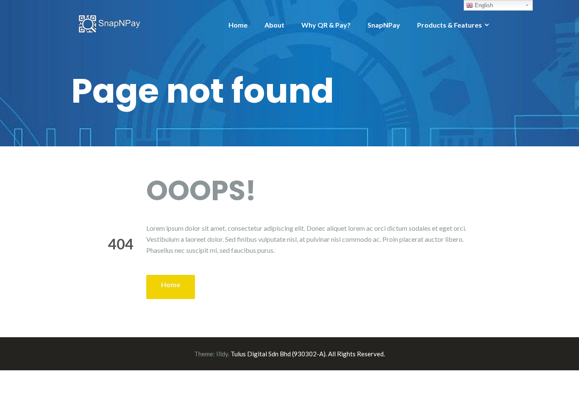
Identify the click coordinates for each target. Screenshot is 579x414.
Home (238, 25)
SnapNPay (383, 25)
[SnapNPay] (109, 23)
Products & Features (449, 25)
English (483, 5)
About (274, 25)
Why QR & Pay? (326, 25)
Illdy (222, 354)
